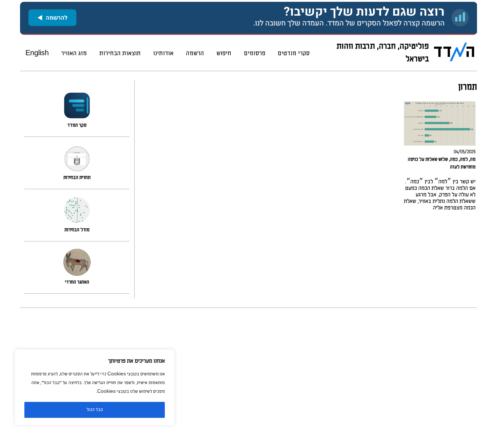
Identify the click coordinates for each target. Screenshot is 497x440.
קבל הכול (95, 409)
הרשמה (195, 53)
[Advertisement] (258, 374)
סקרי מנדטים (294, 53)
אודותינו (163, 53)
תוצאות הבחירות (120, 53)
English (37, 53)
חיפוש (223, 53)
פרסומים (254, 53)
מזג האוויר (74, 53)
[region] (95, 387)
